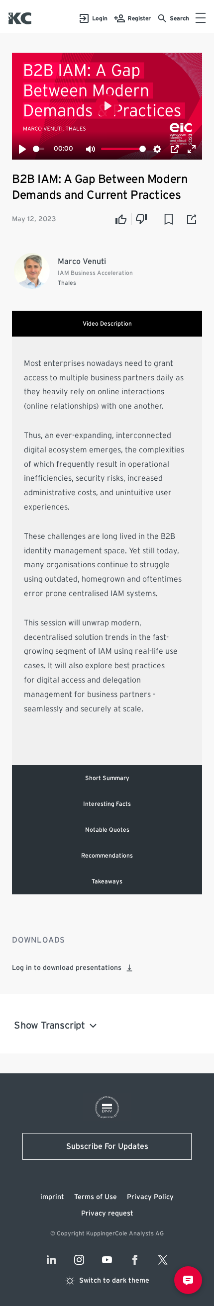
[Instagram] (79, 1260)
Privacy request (107, 1213)
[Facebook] (135, 1260)
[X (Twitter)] (163, 1260)
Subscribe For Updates (107, 1146)
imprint (52, 1197)
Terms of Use (95, 1197)
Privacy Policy (150, 1197)
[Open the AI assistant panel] (188, 1280)
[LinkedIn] (51, 1260)
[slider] (38, 149)
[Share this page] (192, 219)
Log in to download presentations (66, 967)
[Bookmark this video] (168, 219)
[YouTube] (107, 1260)
